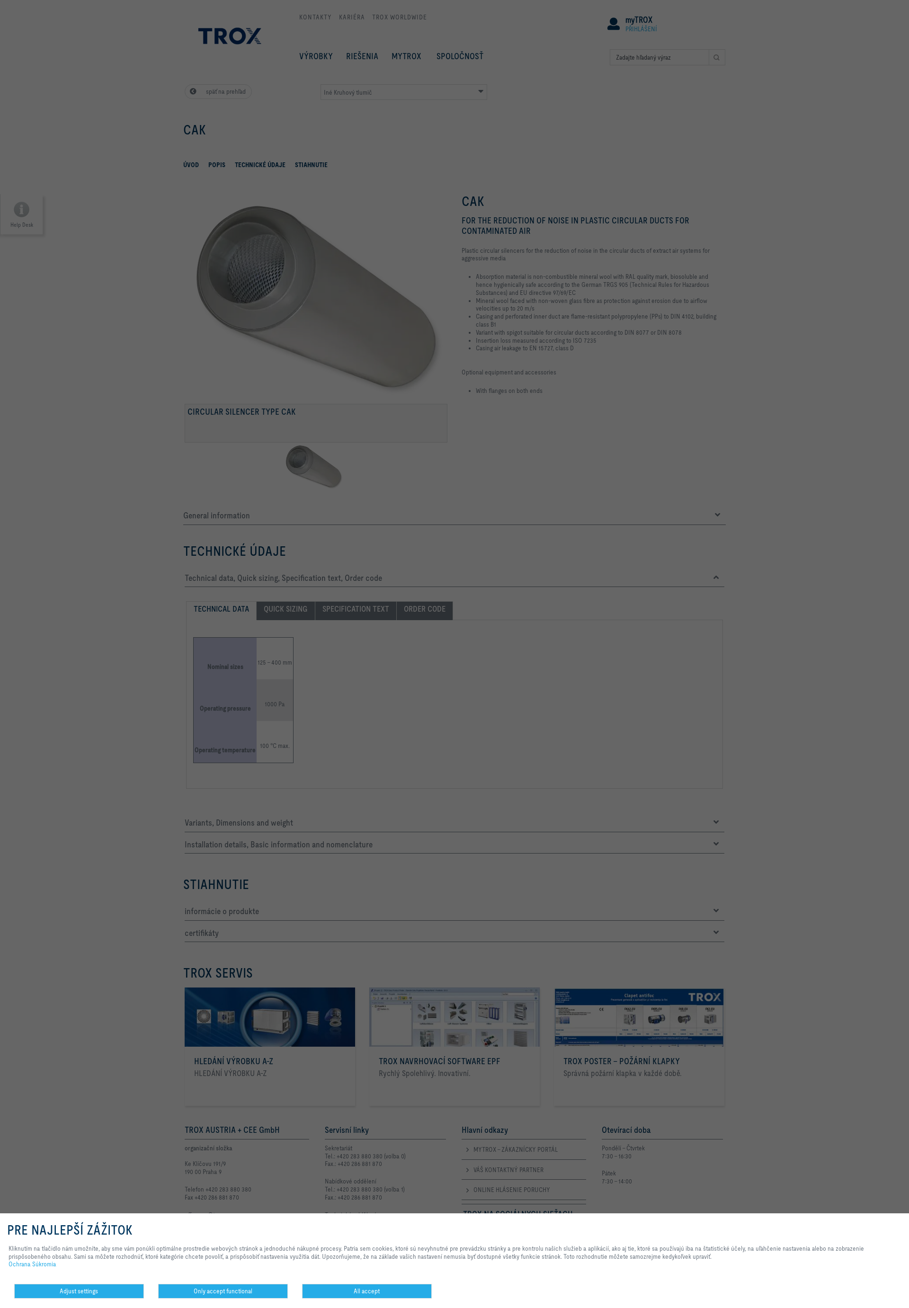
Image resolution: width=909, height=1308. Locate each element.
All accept (367, 1291)
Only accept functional (223, 1291)
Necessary (318, 1298)
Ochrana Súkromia (32, 1264)
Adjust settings (79, 1291)
